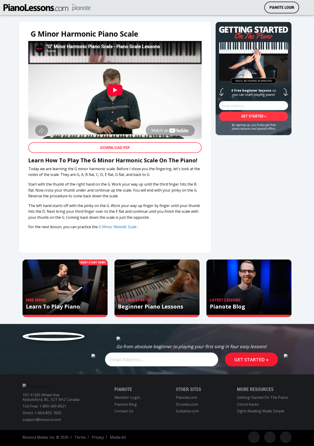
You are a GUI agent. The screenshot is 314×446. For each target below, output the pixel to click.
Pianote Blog (125, 404)
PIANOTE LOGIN (281, 7)
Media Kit (118, 437)
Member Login (127, 397)
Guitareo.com (187, 411)
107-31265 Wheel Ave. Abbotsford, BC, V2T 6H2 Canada (51, 397)
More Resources (255, 389)
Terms (80, 437)
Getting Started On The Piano (262, 397)
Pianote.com (186, 397)
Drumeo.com (187, 404)
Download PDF (115, 147)
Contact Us (123, 411)
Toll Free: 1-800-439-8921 (44, 406)
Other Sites (188, 389)
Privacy (98, 437)
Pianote (123, 389)
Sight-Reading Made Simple (260, 411)
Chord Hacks (248, 404)
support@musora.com (42, 419)
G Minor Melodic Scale (118, 226)
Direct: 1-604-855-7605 (42, 413)
